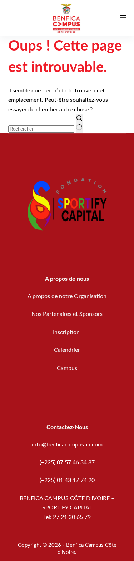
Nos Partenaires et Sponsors (67, 314)
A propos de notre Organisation (67, 296)
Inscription (67, 332)
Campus (67, 368)
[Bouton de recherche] (79, 123)
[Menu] (123, 18)
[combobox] (41, 129)
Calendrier (67, 350)
